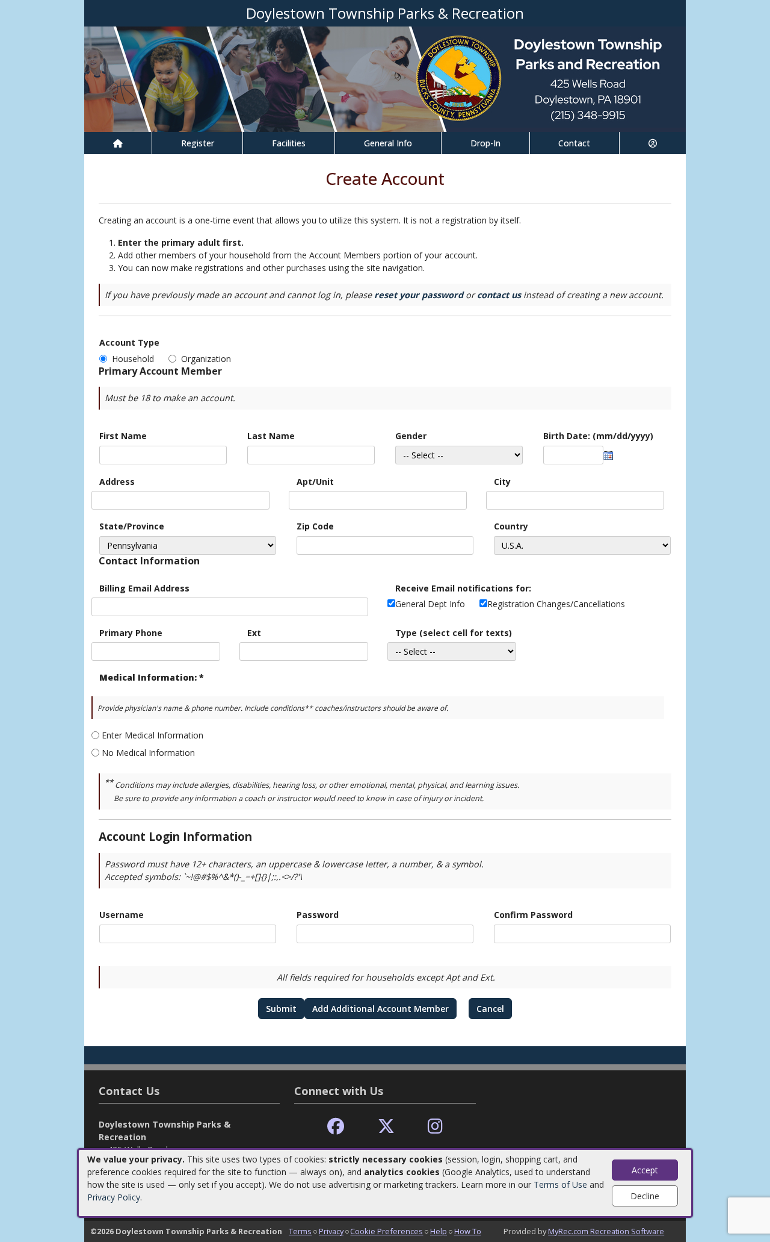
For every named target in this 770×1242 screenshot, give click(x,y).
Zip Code (315, 526)
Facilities (289, 143)
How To (467, 1231)
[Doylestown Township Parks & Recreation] (385, 78)
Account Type (129, 342)
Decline (644, 1196)
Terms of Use (560, 1184)
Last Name (271, 436)
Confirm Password (533, 914)
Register (197, 143)
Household (135, 358)
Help (438, 1231)
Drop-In (485, 143)
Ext (254, 632)
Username (121, 914)
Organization (206, 358)
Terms (300, 1231)
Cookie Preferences (386, 1231)
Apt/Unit (315, 481)
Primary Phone (130, 632)
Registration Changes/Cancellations (556, 604)
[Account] (653, 143)
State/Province (131, 526)
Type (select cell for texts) (453, 632)
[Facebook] (335, 1126)
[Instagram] (435, 1126)
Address (117, 481)
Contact (574, 143)
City (502, 481)
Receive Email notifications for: (463, 588)
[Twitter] (386, 1126)
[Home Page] (118, 143)
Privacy (331, 1231)
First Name (123, 436)
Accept (645, 1170)
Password (318, 914)
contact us (499, 295)
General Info (388, 143)
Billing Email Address (144, 588)
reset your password (418, 295)
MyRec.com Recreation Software (606, 1231)
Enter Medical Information (152, 735)
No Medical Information (148, 752)
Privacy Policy (113, 1197)
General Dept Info (430, 604)
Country (511, 526)
